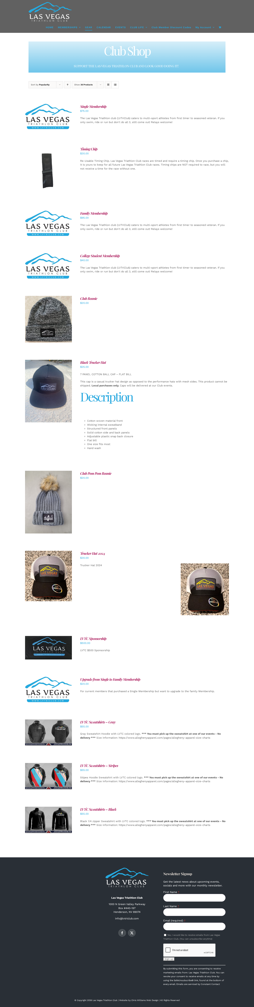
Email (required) (174, 920)
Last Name (171, 906)
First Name (171, 892)
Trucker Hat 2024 (92, 553)
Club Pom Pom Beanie (95, 473)
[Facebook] (122, 933)
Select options (41, 224)
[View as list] (115, 84)
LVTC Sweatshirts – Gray (97, 722)
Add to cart (41, 117)
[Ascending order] (67, 84)
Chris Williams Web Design (144, 1000)
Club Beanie (88, 298)
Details (59, 117)
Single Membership (93, 106)
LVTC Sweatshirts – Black (98, 809)
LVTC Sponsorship (93, 638)
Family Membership (94, 213)
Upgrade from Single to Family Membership (110, 679)
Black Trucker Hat (93, 362)
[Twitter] (132, 933)
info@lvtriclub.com (127, 918)
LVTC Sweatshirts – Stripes (99, 765)
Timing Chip (88, 149)
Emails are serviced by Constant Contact (198, 984)
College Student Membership (100, 255)
